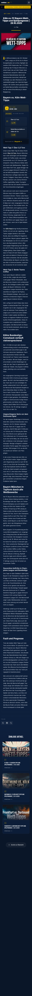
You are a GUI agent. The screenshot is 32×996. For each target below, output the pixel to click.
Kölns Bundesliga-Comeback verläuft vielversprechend (17, 7)
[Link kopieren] (11, 723)
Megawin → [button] (18, 141)
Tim (17, 27)
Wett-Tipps (7, 13)
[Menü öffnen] (29, 2)
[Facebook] (7, 723)
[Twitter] (3, 723)
